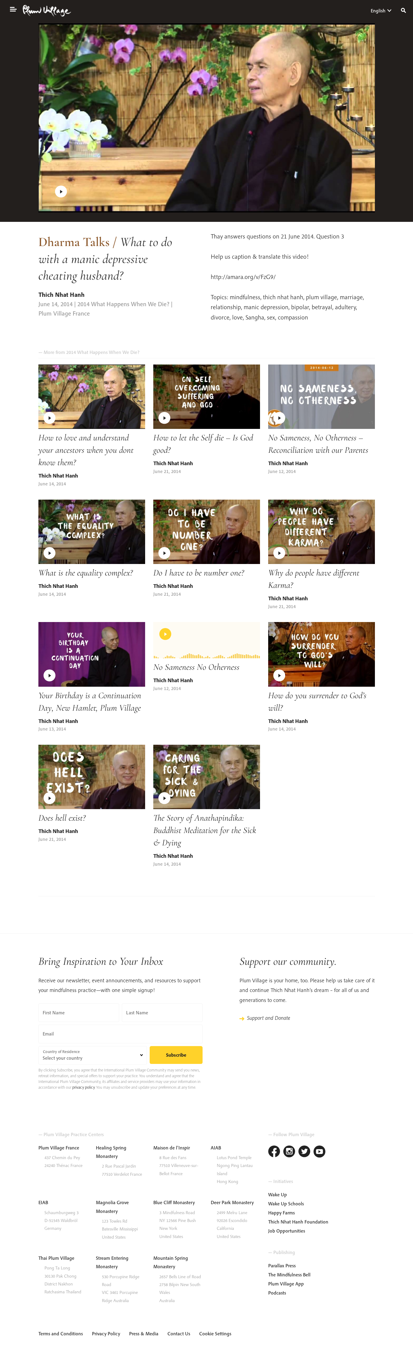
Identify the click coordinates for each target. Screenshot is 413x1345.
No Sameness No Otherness (196, 667)
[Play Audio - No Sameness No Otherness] (206, 640)
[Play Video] (206, 117)
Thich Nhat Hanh (61, 294)
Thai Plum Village (56, 1258)
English (378, 11)
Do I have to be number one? (198, 572)
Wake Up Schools (286, 1204)
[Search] (403, 9)
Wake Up (277, 1194)
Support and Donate (268, 1017)
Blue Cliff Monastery (174, 1202)
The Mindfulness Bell (289, 1275)
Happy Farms (281, 1213)
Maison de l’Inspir (171, 1148)
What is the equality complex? (85, 572)
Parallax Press (282, 1265)
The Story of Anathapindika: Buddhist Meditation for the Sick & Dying (204, 830)
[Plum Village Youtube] (320, 1152)
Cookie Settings (215, 1333)
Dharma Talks (73, 242)
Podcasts (277, 1293)
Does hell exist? (62, 817)
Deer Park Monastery (232, 1202)
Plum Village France (58, 1148)
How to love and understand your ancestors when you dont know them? (86, 450)
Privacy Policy (106, 1333)
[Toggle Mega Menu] (13, 8)
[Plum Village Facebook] (274, 1152)
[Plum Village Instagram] (289, 1152)
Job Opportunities (286, 1231)
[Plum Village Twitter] (304, 1152)
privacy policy (83, 1087)
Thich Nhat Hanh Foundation (298, 1222)
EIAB (43, 1202)
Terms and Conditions (60, 1333)
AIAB (216, 1148)
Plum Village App (286, 1284)
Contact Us (178, 1333)
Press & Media (143, 1333)
